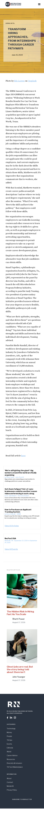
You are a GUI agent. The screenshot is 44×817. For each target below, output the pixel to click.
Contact (10, 782)
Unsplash (32, 81)
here (23, 455)
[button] (39, 4)
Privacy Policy (12, 790)
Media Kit (10, 786)
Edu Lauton (19, 81)
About (9, 778)
